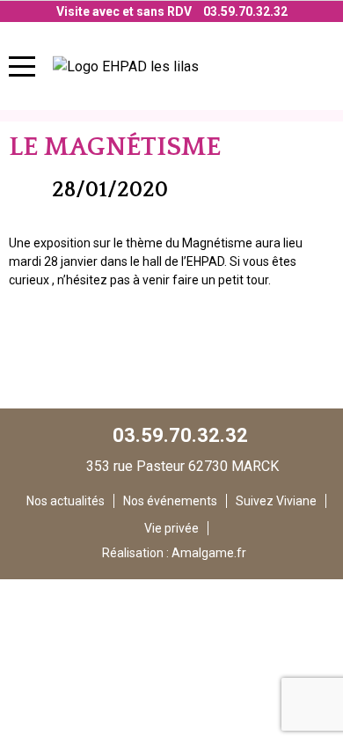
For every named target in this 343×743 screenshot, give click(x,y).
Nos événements (170, 501)
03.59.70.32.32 (245, 11)
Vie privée (171, 528)
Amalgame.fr (209, 553)
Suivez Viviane (276, 501)
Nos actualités (65, 501)
